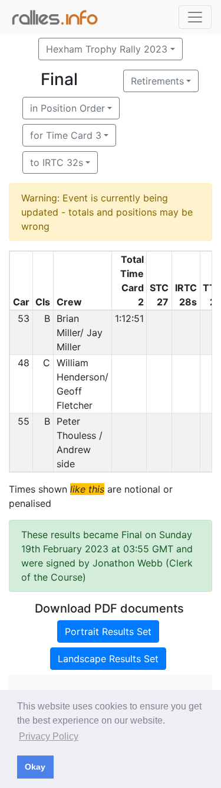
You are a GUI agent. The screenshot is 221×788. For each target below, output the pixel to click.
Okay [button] (35, 766)
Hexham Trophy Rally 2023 (106, 49)
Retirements (157, 81)
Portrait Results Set (108, 631)
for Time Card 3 (65, 135)
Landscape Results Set (108, 659)
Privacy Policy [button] (48, 736)
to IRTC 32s (56, 162)
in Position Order (67, 108)
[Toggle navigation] (195, 17)
